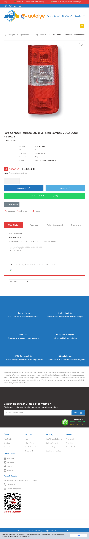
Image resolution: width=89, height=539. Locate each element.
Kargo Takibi (29, 451)
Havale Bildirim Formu (32, 447)
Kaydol (76, 412)
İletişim (27, 439)
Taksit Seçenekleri (55, 225)
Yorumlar (34, 225)
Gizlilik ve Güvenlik (52, 443)
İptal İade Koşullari (52, 447)
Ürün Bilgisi (13, 225)
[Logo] (24, 16)
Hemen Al (63, 188)
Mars (36, 150)
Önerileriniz (76, 225)
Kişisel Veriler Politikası (53, 451)
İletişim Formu (29, 443)
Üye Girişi (7, 443)
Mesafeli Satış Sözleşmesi (54, 439)
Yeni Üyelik (7, 439)
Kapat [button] (78, 535)
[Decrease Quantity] (7, 181)
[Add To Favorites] (81, 44)
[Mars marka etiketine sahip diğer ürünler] (10, 154)
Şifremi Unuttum (9, 447)
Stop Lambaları (40, 146)
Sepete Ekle (21, 188)
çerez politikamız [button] (25, 536)
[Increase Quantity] (16, 181)
